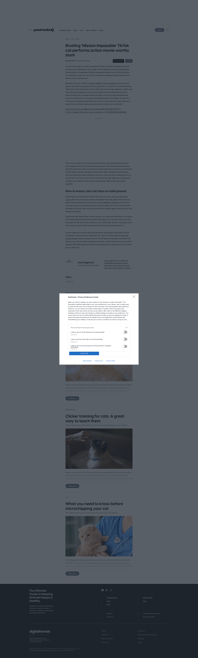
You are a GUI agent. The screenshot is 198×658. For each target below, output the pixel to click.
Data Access (99, 361)
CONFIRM (84, 353)
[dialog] (99, 329)
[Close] (135, 297)
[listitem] (99, 327)
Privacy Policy (110, 361)
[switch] (124, 332)
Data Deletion (87, 361)
